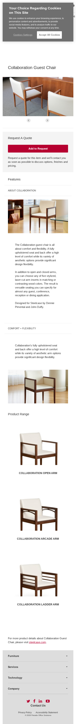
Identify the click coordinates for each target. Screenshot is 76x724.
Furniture (13, 656)
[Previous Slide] (28, 120)
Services (13, 667)
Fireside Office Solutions (41, 715)
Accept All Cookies (49, 35)
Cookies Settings (22, 35)
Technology (15, 677)
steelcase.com (37, 642)
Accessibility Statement (47, 712)
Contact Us (38, 705)
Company (13, 688)
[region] (38, 22)
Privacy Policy (25, 712)
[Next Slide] (47, 120)
